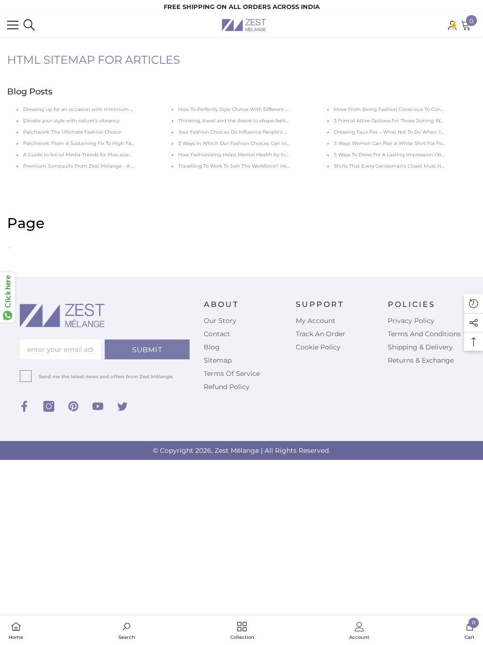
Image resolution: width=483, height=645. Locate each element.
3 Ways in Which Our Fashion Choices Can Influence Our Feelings (257, 143)
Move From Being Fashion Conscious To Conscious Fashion (405, 109)
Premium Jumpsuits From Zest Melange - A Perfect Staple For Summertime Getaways (127, 166)
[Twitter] (122, 406)
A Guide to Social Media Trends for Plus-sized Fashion (87, 155)
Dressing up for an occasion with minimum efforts (84, 109)
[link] (126, 630)
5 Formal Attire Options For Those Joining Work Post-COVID (405, 121)
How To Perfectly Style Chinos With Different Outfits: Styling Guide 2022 (264, 109)
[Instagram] (48, 406)
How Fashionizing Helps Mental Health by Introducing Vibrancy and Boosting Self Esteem (287, 155)
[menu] (12, 25)
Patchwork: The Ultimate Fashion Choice (72, 132)
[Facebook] (24, 406)
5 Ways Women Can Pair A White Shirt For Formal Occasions (406, 143)
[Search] (29, 25)
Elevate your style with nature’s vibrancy (71, 121)
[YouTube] (97, 406)
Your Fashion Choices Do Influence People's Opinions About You (255, 132)
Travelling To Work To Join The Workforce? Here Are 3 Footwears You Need (266, 166)
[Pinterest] (73, 406)
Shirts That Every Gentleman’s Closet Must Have (391, 166)
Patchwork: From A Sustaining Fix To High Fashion (83, 143)
